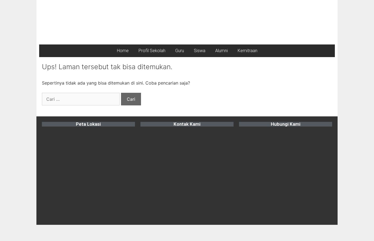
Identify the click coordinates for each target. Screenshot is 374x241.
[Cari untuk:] (81, 99)
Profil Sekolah (152, 50)
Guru (179, 50)
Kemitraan (247, 50)
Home (123, 50)
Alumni (221, 50)
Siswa (199, 50)
